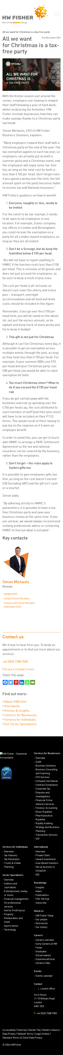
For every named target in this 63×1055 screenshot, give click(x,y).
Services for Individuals (20, 719)
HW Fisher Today (44, 916)
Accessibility (9, 1030)
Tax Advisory (10, 855)
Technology (10, 930)
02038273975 (10, 594)
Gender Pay (34, 1030)
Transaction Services (46, 835)
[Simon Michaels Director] (31, 562)
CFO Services (42, 777)
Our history (41, 927)
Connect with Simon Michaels (19, 603)
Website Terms (25, 1034)
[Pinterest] (16, 682)
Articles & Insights (17, 710)
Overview (40, 758)
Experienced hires (45, 959)
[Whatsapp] (27, 682)
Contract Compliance (47, 785)
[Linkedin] (21, 682)
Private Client (43, 855)
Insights (40, 887)
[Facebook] (5, 682)
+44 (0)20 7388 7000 (15, 661)
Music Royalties (44, 812)
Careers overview (45, 940)
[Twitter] (10, 682)
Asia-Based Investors (47, 863)
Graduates (41, 952)
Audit (38, 762)
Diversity (22, 1030)
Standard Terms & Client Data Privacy (22, 1038)
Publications (42, 895)
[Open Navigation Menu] (57, 14)
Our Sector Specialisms (20, 724)
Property (8, 914)
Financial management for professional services (16, 903)
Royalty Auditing (44, 823)
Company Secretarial (47, 781)
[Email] (32, 682)
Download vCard (12, 607)
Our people (41, 919)
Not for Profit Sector (14, 911)
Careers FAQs (43, 963)
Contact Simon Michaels (16, 599)
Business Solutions (46, 766)
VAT (38, 839)
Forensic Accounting (46, 808)
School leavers (43, 955)
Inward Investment (46, 859)
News (39, 891)
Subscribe (41, 903)
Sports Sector (11, 926)
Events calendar (44, 976)
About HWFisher (15, 701)
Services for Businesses (20, 715)
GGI (37, 875)
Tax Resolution (11, 859)
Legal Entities (42, 1034)
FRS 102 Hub (42, 899)
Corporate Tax (43, 789)
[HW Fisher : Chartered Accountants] (15, 14)
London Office (47, 989)
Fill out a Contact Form (18, 669)
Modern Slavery (51, 1030)
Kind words (12, 706)
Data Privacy (9, 1034)
